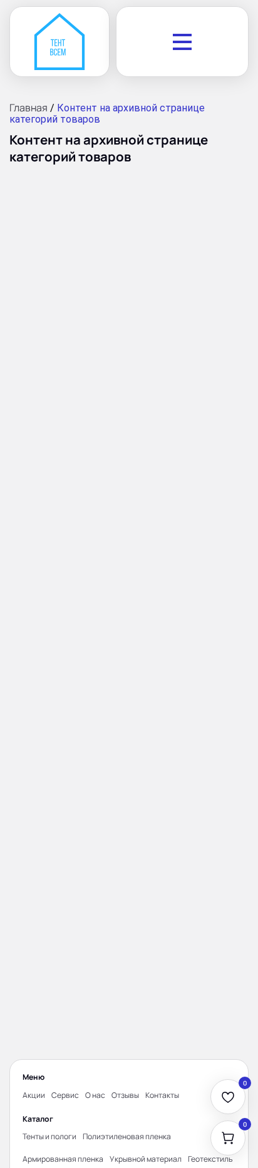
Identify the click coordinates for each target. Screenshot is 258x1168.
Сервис (65, 1095)
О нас (95, 1095)
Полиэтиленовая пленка (127, 1136)
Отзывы (125, 1095)
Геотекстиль (210, 1159)
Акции (34, 1095)
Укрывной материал (146, 1159)
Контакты (162, 1095)
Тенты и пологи (49, 1136)
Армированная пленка (63, 1159)
